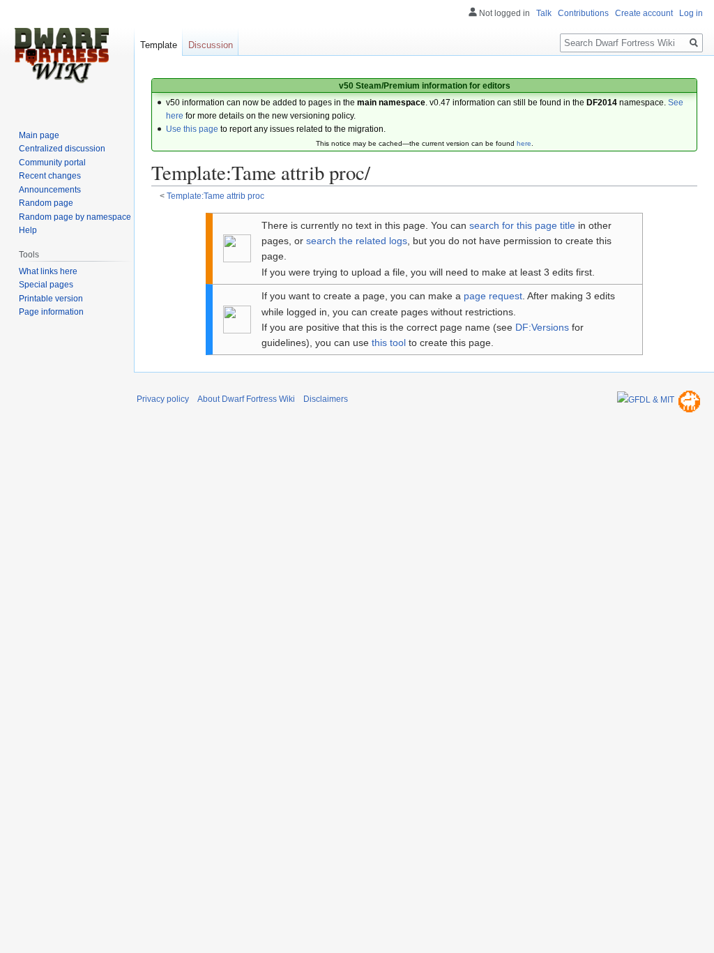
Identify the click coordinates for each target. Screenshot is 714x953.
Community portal (52, 162)
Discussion (210, 45)
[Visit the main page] (61, 56)
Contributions (583, 13)
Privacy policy (163, 399)
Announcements (50, 190)
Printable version (51, 298)
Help (28, 230)
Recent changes (50, 176)
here (524, 143)
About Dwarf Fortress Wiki (246, 399)
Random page (46, 203)
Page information (51, 312)
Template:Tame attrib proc (215, 195)
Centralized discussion (62, 148)
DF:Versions (542, 327)
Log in (691, 13)
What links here (48, 271)
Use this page (192, 129)
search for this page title (522, 225)
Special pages (46, 285)
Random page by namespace (75, 217)
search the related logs (356, 240)
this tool (389, 342)
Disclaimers (325, 399)
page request (493, 295)
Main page (39, 135)
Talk (544, 13)
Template (158, 45)
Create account (644, 13)
